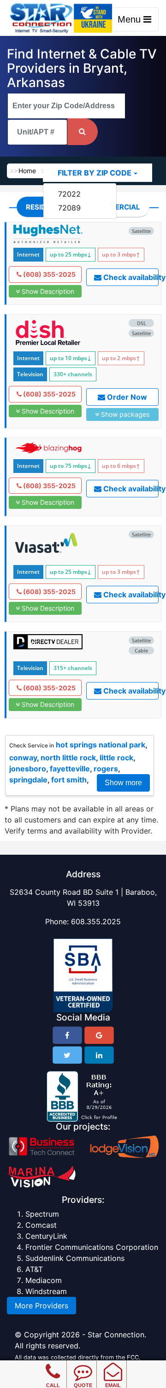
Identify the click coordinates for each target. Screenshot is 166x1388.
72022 (69, 193)
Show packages (124, 414)
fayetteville (70, 768)
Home (27, 171)
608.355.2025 (96, 921)
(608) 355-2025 (49, 274)
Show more (123, 783)
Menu (130, 19)
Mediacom (43, 1280)
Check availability (130, 277)
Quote (83, 1385)
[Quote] (83, 1365)
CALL (53, 1385)
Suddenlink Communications (75, 1258)
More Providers (41, 1305)
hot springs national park (100, 744)
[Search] (82, 131)
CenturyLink (46, 1236)
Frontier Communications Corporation (91, 1247)
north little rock (68, 757)
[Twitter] (67, 1055)
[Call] (53, 1365)
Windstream (46, 1291)
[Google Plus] (99, 1035)
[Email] (113, 1365)
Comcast (41, 1225)
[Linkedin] (99, 1055)
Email (113, 1385)
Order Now (126, 397)
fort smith (69, 779)
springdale (28, 779)
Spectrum (42, 1214)
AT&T (34, 1269)
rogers (106, 768)
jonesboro (27, 768)
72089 (69, 207)
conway (23, 757)
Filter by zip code (94, 172)
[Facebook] (67, 1035)
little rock (116, 757)
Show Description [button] (47, 291)
